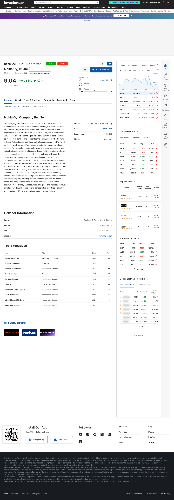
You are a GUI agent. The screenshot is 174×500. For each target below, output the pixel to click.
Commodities (133, 65)
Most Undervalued (127, 285)
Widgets (151, 442)
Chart (18, 100)
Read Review (156, 196)
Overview (7, 106)
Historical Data (39, 106)
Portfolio (152, 437)
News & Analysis (32, 100)
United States (47, 11)
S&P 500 (123, 105)
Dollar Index (124, 118)
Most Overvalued (143, 285)
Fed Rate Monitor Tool (120, 11)
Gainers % (136, 138)
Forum (73, 100)
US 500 (122, 97)
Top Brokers (126, 181)
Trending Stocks (128, 238)
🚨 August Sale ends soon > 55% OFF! (124, 2)
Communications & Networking (98, 123)
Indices (122, 65)
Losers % (146, 138)
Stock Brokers (99, 11)
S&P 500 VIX (124, 114)
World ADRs (88, 11)
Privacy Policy (151, 494)
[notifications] (163, 2)
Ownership (26, 106)
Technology (107, 129)
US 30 (122, 93)
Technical (62, 100)
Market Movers (127, 131)
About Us (123, 427)
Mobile (151, 432)
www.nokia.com (105, 236)
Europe (108, 11)
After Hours (68, 11)
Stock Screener (99, 7)
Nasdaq (122, 110)
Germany (108, 139)
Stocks (8, 11)
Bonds (144, 65)
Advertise (123, 432)
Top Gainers (135, 11)
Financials (49, 100)
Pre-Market (58, 11)
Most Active (145, 11)
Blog (150, 427)
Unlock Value (105, 80)
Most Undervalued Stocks (132, 279)
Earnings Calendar (34, 11)
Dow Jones (124, 101)
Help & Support (125, 437)
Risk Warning (165, 494)
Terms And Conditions (133, 494)
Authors (122, 442)
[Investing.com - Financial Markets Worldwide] (14, 2)
